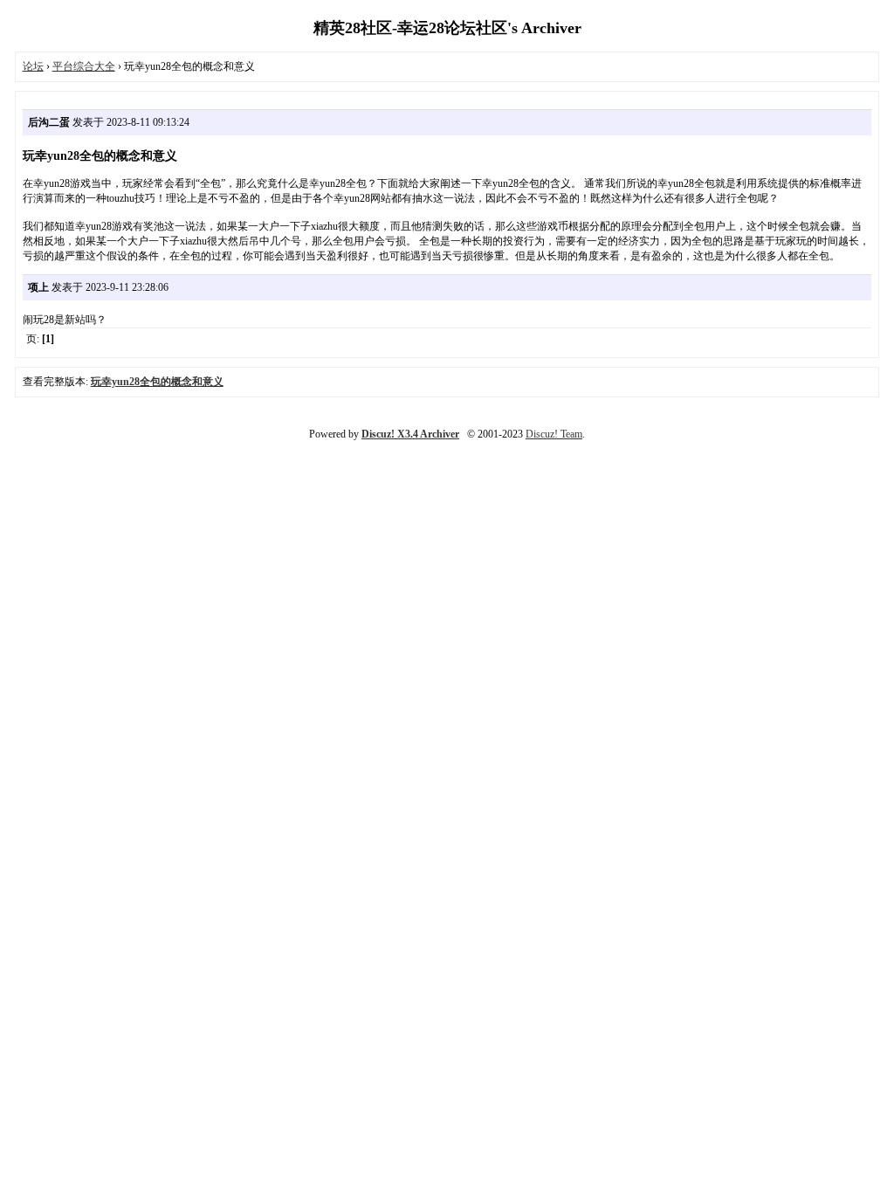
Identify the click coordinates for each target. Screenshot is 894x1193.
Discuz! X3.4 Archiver (410, 434)
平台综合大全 (83, 66)
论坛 (33, 66)
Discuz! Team (554, 434)
